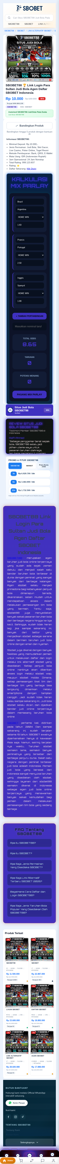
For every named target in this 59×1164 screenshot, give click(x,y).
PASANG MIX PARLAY (29, 394)
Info (47, 410)
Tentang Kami (13, 1130)
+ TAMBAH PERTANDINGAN (29, 316)
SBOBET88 (13, 24)
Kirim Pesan (19, 1103)
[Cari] (9, 18)
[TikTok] (22, 1117)
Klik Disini (31, 169)
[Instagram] (15, 1117)
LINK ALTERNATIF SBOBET (39, 31)
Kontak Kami (12, 1135)
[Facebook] (8, 1117)
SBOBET (28, 24)
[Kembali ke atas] (53, 1143)
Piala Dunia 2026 (43, 466)
